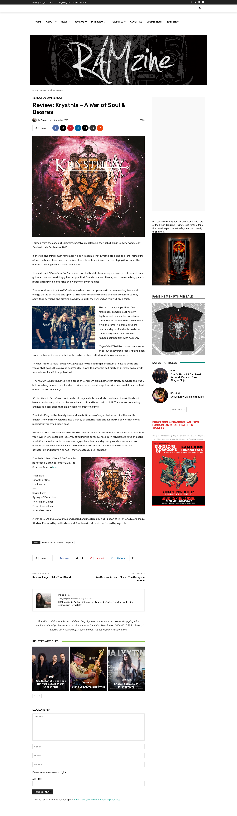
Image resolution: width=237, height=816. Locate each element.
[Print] (92, 128)
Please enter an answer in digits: (49, 772)
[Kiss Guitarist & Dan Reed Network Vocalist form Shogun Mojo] (50, 669)
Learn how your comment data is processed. (97, 799)
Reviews (43, 90)
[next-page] (40, 696)
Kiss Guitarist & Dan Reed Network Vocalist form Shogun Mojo (51, 684)
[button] (201, 8)
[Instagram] (195, 2)
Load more (177, 409)
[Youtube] (203, 2)
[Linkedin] (78, 128)
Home (35, 90)
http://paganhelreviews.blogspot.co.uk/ (75, 599)
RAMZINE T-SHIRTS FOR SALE (172, 296)
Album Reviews (56, 90)
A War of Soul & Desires (52, 542)
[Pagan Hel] (35, 120)
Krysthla (69, 542)
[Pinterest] (70, 128)
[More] (132, 558)
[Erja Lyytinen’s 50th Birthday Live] (126, 669)
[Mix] (100, 128)
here (54, 467)
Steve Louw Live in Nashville (88, 686)
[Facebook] (192, 2)
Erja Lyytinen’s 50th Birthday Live (126, 685)
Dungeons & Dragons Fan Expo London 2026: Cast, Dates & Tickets (175, 424)
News (50, 677)
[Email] (85, 128)
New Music (88, 683)
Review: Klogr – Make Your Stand (51, 577)
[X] (199, 2)
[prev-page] (34, 696)
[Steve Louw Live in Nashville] (88, 669)
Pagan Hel (45, 120)
